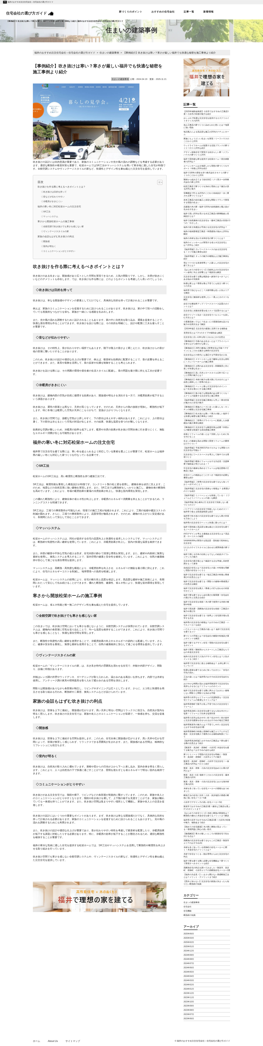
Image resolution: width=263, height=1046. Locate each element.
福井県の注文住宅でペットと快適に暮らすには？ (205, 522)
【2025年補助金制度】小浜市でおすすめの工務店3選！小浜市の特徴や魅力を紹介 (206, 112)
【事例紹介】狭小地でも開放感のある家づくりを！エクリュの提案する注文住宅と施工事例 (206, 394)
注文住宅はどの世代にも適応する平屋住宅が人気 (205, 355)
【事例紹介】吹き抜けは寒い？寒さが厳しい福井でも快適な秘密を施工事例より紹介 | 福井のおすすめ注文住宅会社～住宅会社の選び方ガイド (65, 21)
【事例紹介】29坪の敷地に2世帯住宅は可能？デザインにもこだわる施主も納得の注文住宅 (206, 349)
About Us (53, 1041)
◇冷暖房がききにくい (51, 201)
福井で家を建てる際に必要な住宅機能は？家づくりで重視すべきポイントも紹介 (206, 862)
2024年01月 (189, 989)
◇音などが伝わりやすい (53, 197)
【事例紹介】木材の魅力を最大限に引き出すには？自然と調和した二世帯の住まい (206, 380)
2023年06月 (189, 1018)
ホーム (36, 1041)
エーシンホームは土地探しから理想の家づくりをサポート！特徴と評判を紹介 (206, 167)
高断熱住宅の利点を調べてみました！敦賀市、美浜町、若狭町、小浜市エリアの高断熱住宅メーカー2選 (207, 869)
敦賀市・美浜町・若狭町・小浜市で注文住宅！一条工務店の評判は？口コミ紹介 (206, 762)
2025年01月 (189, 946)
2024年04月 (189, 976)
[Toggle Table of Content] (158, 182)
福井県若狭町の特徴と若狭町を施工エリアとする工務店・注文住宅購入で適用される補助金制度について (206, 734)
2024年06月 (189, 967)
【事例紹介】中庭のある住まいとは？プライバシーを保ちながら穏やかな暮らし (206, 342)
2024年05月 (189, 972)
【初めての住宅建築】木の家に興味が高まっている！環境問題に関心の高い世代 (205, 828)
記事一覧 (189, 11)
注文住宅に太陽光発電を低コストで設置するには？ (206, 310)
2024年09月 (189, 955)
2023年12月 (189, 993)
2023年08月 (189, 1010)
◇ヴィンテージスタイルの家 (55, 231)
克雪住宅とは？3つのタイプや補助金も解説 (203, 333)
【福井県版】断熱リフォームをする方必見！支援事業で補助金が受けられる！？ (206, 462)
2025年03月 (189, 938)
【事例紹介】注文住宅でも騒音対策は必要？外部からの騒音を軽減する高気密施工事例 (206, 428)
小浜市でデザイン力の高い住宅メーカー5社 (203, 802)
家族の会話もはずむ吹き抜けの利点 (56, 236)
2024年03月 (189, 980)
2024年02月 (189, 984)
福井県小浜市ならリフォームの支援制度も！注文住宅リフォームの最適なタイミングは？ (206, 698)
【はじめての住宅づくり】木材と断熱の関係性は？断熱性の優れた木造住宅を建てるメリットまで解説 (206, 814)
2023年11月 (189, 997)
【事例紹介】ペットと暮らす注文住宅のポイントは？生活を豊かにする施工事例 (205, 387)
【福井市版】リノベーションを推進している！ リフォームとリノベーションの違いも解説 (207, 496)
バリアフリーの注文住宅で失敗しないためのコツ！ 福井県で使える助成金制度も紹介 (206, 510)
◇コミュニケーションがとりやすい (58, 251)
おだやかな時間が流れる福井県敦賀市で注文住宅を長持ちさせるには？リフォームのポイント (206, 685)
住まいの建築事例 (191, 902)
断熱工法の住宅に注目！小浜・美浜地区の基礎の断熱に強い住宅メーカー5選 (206, 796)
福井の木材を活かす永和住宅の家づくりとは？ (204, 238)
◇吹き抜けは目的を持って (54, 192)
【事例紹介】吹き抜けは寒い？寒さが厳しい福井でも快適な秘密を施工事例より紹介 (206, 414)
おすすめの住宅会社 (163, 11)
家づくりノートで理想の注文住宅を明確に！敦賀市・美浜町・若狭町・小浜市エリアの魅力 (205, 755)
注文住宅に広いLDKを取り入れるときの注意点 (204, 337)
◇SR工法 (45, 211)
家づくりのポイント (130, 11)
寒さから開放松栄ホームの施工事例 (56, 221)
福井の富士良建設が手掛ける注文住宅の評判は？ (205, 227)
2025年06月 (189, 934)
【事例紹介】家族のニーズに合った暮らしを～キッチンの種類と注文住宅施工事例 (206, 408)
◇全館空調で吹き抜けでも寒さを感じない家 (62, 226)
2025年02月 (189, 942)
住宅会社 (187, 906)
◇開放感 (45, 241)
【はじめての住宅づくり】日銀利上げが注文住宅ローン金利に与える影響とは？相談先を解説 (206, 271)
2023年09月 (189, 1006)
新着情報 (208, 11)
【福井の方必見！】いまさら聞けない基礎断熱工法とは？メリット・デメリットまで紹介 (206, 875)
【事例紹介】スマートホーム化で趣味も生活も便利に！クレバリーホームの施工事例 (206, 360)
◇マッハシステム (49, 216)
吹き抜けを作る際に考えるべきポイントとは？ (62, 186)
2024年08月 (189, 959)
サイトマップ (72, 1041)
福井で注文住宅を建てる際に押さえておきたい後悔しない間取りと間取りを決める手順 (206, 691)
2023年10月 (189, 1002)
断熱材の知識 (189, 915)
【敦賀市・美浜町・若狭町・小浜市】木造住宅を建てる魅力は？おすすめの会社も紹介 (206, 748)
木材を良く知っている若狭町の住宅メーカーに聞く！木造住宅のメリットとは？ (205, 848)
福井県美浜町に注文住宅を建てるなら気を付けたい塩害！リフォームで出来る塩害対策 (206, 712)
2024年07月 (189, 963)
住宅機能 (187, 911)
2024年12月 (189, 951)
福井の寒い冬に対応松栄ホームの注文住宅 (59, 206)
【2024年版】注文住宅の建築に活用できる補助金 (205, 328)
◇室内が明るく (48, 246)
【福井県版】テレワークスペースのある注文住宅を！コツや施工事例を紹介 (205, 250)
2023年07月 (189, 1014)
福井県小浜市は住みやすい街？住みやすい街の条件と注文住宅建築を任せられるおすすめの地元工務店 (206, 719)
